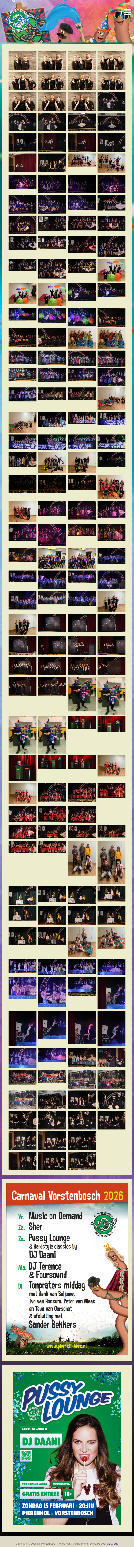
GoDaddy (112, 1543)
